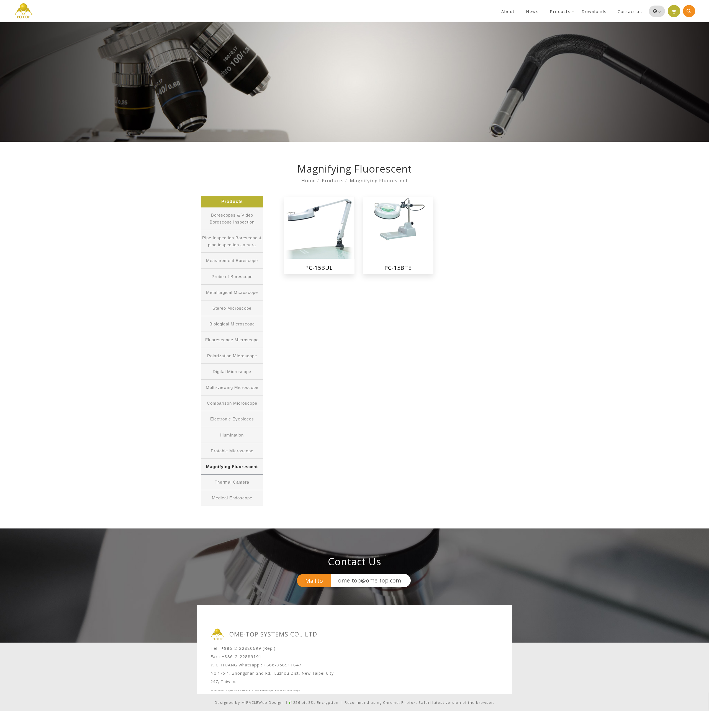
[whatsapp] (699, 272)
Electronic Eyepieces (232, 419)
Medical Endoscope (232, 498)
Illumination (232, 435)
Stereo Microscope (231, 308)
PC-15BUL (319, 267)
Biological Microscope (232, 324)
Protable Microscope (232, 450)
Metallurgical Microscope (232, 292)
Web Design (270, 702)
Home (308, 180)
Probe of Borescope (232, 276)
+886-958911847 (283, 665)
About (508, 11)
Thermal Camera (232, 482)
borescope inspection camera (230, 690)
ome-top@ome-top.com (369, 580)
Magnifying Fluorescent (379, 180)
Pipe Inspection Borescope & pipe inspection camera (232, 241)
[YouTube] (699, 259)
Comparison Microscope (232, 403)
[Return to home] (23, 11)
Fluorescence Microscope (232, 339)
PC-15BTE (398, 267)
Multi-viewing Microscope (232, 387)
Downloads (594, 11)
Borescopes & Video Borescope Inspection (232, 218)
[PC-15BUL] (319, 227)
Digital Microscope (232, 371)
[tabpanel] (354, 82)
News (532, 11)
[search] (689, 11)
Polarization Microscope (232, 355)
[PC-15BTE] (398, 218)
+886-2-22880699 (241, 648)
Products (560, 11)
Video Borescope (262, 690)
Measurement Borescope (232, 260)
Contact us (630, 11)
